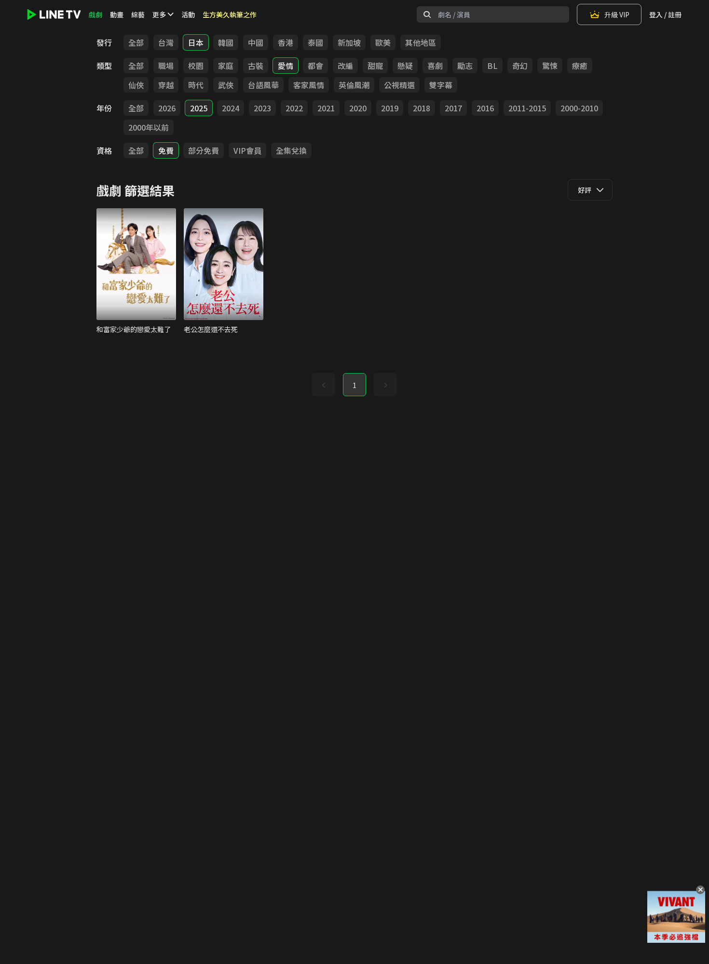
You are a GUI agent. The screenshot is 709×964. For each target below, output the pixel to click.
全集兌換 (291, 150)
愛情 (285, 65)
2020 (358, 108)
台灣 (166, 42)
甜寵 (375, 65)
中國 (255, 42)
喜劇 (435, 65)
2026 (167, 108)
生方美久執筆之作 (230, 14)
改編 (345, 65)
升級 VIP (616, 14)
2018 (421, 108)
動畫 (116, 14)
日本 (196, 42)
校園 (196, 65)
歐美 (383, 42)
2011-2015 (527, 108)
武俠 (225, 85)
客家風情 (308, 85)
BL (492, 65)
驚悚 (550, 65)
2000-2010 (579, 108)
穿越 (166, 85)
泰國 (315, 42)
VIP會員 (247, 150)
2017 (453, 108)
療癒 (579, 65)
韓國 (225, 42)
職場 (166, 65)
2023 (262, 108)
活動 (188, 14)
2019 (389, 108)
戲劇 (95, 14)
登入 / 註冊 (665, 14)
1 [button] (354, 385)
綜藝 (138, 14)
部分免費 (203, 150)
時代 (196, 85)
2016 (485, 108)
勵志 (465, 65)
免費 (166, 150)
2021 (326, 108)
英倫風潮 (354, 85)
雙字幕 (440, 85)
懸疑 (405, 65)
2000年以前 (148, 127)
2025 (198, 108)
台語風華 (263, 85)
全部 (136, 42)
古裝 (255, 65)
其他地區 (420, 42)
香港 (285, 42)
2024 (230, 108)
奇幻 (520, 65)
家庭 (225, 65)
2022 (294, 108)
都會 (315, 65)
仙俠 (136, 85)
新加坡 (349, 42)
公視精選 (399, 85)
